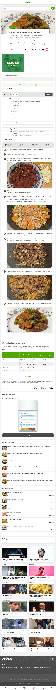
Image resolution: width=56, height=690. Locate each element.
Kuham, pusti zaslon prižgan (26, 85)
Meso (25, 79)
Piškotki (25, 676)
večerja (16, 75)
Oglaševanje (5, 676)
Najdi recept (27, 435)
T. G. (12, 49)
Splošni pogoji (12, 679)
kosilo (13, 75)
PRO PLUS (19, 676)
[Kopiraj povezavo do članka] (39, 49)
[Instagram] (53, 659)
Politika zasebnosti (49, 676)
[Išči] (53, 8)
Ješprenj (16, 79)
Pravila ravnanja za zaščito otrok (24, 679)
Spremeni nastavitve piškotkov (36, 676)
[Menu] (51, 688)
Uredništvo (12, 676)
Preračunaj (48, 94)
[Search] (6, 688)
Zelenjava (21, 79)
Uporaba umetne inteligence (40, 679)
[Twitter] (29, 49)
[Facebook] (25, 49)
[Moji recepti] (33, 688)
